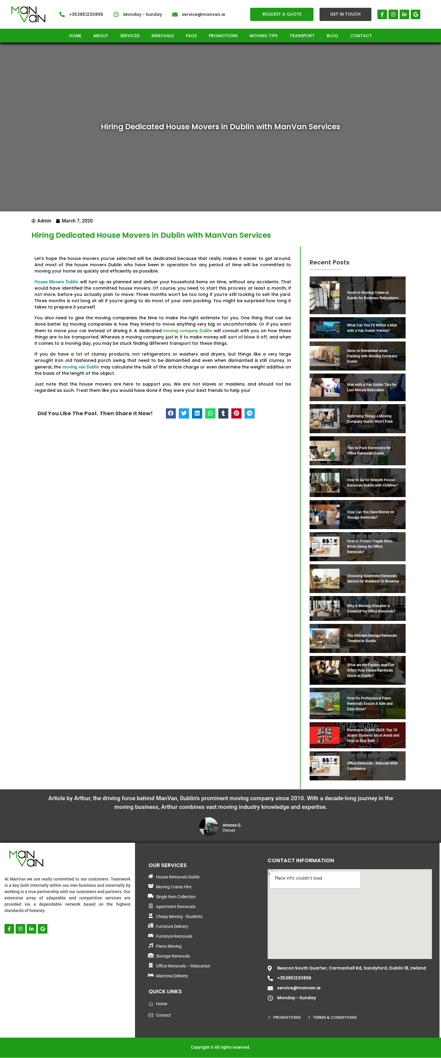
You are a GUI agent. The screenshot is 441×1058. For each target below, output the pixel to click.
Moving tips (264, 36)
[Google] (415, 14)
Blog (332, 36)
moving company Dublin (187, 330)
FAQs (191, 36)
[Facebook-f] (382, 14)
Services (130, 36)
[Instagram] (393, 14)
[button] (171, 413)
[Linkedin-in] (404, 14)
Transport (302, 36)
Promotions (223, 36)
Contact (361, 36)
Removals (163, 36)
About (100, 36)
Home (75, 36)
